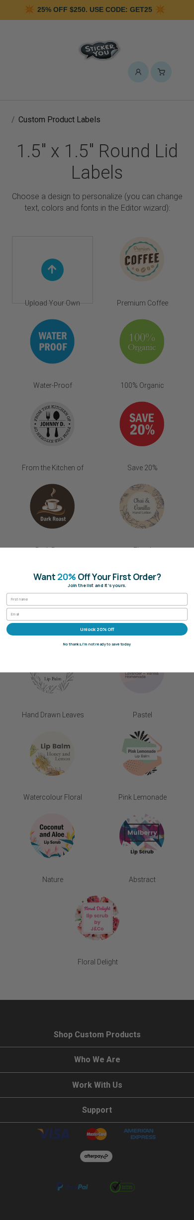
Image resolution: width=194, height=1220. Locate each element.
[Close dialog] (188, 554)
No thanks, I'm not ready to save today (97, 643)
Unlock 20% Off (97, 629)
